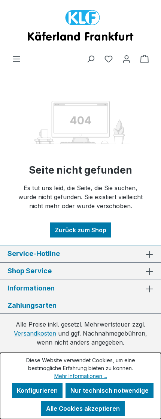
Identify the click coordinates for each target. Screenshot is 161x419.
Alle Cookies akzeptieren (83, 408)
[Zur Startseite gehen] (80, 27)
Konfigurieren (37, 390)
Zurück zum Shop (80, 230)
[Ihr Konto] (127, 58)
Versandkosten (35, 333)
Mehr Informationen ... (80, 376)
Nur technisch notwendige (109, 390)
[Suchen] (91, 58)
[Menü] (16, 58)
